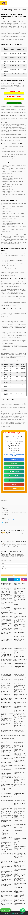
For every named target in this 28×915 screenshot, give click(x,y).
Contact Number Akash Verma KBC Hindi (20, 870)
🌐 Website (14, 488)
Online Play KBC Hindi (5, 830)
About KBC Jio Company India (19, 853)
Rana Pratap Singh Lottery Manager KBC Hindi (19, 896)
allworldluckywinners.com (7, 523)
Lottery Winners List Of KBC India (20, 864)
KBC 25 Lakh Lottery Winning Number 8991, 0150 (19, 754)
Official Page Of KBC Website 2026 (6, 846)
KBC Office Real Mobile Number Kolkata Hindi (7, 899)
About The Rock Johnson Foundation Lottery (6, 633)
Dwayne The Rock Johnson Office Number (20, 660)
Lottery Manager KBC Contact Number (19, 606)
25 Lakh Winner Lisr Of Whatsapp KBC (20, 763)
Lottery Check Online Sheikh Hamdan (19, 809)
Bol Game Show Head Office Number (19, 587)
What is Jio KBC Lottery (5, 594)
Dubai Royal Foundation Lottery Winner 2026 (20, 707)
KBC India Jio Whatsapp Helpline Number (20, 884)
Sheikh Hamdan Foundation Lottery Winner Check (19, 791)
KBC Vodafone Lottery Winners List (20, 609)
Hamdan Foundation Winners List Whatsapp (7, 724)
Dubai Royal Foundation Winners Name (8, 696)
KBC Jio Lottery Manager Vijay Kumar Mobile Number (20, 849)
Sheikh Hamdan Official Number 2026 (8, 798)
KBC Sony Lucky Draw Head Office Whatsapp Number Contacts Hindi (19, 875)
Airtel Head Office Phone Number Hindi (7, 864)
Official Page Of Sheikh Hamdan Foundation (20, 796)
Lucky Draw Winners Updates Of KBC (8, 739)
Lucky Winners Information (6, 652)
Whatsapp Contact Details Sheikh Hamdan (20, 700)
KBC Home (16, 604)
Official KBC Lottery (18, 820)
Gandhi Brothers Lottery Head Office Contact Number (6, 629)
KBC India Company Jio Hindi (6, 849)
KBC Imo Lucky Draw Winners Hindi (19, 747)
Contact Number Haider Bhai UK (20, 687)
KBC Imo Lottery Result (5, 591)
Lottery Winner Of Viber (18, 745)
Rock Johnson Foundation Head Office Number (20, 589)
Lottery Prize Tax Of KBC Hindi (20, 824)
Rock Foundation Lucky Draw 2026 (6, 649)
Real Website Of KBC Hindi (19, 885)
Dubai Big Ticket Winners (19, 683)
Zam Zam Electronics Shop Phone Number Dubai (6, 774)
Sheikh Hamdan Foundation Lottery (19, 657)
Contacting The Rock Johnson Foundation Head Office (6, 640)
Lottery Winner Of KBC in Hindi (7, 758)
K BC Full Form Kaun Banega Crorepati (19, 832)
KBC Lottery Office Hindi (5, 702)
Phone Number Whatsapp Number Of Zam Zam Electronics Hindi (7, 777)
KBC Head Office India (18, 628)
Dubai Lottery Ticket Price (18, 637)
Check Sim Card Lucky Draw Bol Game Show (7, 807)
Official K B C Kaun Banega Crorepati (19, 816)
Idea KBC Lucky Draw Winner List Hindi (7, 862)
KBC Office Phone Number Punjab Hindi (19, 892)
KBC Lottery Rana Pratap (6, 762)
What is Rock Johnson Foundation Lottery (5, 672)
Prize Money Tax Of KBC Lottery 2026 (20, 842)
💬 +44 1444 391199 (14, 480)
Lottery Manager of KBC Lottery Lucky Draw (20, 839)
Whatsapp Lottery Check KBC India (19, 822)
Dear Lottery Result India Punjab (7, 621)
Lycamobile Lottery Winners (19, 765)
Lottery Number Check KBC (6, 600)
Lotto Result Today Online (6, 793)
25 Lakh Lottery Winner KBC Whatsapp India (6, 821)
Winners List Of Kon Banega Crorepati (19, 630)
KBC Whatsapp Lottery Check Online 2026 (19, 818)
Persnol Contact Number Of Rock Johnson (20, 733)
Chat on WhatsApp (6, 516)
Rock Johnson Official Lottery (19, 714)
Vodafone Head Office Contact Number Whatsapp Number (7, 875)
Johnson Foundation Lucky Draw (20, 768)
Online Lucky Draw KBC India (6, 813)
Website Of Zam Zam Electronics (20, 777)
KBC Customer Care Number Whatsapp (19, 625)
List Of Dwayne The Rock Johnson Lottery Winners (19, 731)
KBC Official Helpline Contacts (6, 755)
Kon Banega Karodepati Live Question (19, 844)
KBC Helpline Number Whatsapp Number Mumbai (20, 751)
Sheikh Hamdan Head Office (19, 664)
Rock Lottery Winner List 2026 (7, 763)
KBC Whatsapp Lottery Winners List (7, 610)
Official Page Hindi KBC (18, 830)
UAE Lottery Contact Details (6, 664)
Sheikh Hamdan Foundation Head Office (20, 647)
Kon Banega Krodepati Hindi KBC (20, 825)
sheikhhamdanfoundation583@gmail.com (10, 519)
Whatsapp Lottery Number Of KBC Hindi (7, 851)
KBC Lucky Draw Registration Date (6, 841)
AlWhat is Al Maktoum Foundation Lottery (20, 695)
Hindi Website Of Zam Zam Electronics (19, 776)
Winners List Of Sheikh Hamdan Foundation (19, 690)
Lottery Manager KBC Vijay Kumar (6, 812)
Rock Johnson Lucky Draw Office (7, 768)
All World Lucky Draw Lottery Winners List (19, 620)
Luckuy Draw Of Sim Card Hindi (20, 755)
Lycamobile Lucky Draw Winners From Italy (7, 766)
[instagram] (24, 579)
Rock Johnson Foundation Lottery (19, 653)
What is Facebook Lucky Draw (6, 796)
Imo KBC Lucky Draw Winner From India (6, 753)
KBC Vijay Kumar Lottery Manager (19, 592)
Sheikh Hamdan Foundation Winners (19, 794)
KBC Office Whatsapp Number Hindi (6, 892)
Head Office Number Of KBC (19, 632)
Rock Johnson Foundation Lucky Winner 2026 (7, 731)
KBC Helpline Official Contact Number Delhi (19, 904)
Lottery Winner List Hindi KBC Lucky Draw (6, 838)
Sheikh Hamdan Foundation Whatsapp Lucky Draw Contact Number (7, 636)
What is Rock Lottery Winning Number (6, 728)
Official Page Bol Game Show (19, 800)
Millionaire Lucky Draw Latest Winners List (19, 711)
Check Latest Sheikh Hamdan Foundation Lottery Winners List (7, 617)
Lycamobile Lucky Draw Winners (20, 767)
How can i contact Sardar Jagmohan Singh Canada (19, 675)
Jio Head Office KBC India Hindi (20, 854)
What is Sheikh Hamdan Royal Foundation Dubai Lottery (6, 699)
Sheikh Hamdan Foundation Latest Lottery (6, 707)
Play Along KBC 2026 (5, 847)
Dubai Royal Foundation (5, 694)
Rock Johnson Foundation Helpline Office (6, 751)
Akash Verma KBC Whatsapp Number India (6, 872)
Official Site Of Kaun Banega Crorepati (6, 901)
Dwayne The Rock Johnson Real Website (20, 881)
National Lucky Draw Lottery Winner (6, 710)
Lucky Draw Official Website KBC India (7, 818)
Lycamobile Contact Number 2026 (19, 785)
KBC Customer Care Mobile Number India (6, 843)
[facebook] (11, 579)
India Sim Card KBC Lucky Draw (20, 894)
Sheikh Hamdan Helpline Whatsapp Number (5, 746)
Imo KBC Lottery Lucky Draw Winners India (19, 899)
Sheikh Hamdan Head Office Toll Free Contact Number (7, 721)
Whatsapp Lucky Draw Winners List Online (20, 617)
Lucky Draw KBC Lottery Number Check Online (20, 612)
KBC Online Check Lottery (19, 593)
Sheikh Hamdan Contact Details (20, 663)
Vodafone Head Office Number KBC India (20, 873)
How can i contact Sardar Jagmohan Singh (19, 640)
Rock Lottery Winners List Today (20, 648)
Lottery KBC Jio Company (19, 813)
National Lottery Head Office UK (7, 786)
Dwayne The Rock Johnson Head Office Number (20, 634)
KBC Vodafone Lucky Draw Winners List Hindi (19, 879)
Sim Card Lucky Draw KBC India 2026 (7, 816)
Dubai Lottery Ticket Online (6, 663)
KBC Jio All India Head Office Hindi (6, 882)
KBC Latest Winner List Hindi (19, 735)
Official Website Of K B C (18, 723)
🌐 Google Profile (14, 459)
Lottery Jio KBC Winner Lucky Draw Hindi (19, 862)
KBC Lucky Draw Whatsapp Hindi (7, 735)
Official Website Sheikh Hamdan (20, 698)
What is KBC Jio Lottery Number (7, 737)
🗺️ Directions (14, 463)
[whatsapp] (4, 579)
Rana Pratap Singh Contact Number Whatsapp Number (6, 620)
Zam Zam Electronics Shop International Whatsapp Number (7, 772)
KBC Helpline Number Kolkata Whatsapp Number (6, 885)
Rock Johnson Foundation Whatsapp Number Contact (6, 675)
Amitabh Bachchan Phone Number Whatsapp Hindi (19, 782)
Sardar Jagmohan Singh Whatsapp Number (5, 680)
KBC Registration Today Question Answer (20, 847)
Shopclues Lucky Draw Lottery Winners (7, 782)
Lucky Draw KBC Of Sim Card (6, 828)
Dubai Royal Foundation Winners (7, 794)
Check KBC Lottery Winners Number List (6, 599)
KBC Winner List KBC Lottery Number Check (19, 596)
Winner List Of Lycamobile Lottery (19, 787)
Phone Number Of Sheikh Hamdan (19, 773)
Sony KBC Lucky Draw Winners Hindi (7, 887)
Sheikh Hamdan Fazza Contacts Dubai (7, 692)
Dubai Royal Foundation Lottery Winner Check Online (7, 791)
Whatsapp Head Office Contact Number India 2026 (20, 859)
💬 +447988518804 (14, 471)
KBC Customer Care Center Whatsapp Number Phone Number (6, 625)
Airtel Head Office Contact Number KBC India (19, 866)
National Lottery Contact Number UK (6, 789)
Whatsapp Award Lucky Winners (20, 741)
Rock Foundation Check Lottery (7, 623)
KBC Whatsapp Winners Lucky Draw (6, 742)
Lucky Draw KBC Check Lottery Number (7, 603)
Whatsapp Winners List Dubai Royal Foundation (19, 719)
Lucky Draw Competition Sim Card (6, 760)
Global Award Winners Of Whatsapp (6, 834)
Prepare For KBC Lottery (18, 615)
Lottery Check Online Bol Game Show (19, 804)
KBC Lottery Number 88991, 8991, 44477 (7, 748)
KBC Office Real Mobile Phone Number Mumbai (19, 901)
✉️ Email (14, 484)
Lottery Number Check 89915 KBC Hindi (6, 809)
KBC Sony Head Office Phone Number (6, 877)
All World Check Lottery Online (19, 626)
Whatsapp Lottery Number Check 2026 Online (7, 714)
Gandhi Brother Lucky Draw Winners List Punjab (6, 605)
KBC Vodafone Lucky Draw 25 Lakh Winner (6, 880)
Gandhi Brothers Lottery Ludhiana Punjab (5, 688)
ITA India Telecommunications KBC (19, 600)
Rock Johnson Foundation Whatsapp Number (19, 643)
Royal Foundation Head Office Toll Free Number (7, 716)
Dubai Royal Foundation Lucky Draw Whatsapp (6, 719)
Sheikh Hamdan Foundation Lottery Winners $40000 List (19, 672)
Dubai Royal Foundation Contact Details (7, 668)
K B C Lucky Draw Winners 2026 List (19, 726)
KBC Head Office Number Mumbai (7, 615)
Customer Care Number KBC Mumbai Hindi (6, 826)
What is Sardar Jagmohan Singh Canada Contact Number (20, 678)
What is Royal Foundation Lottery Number (20, 717)
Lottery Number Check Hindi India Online (6, 904)
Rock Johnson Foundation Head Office (19, 651)
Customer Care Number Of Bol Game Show (7, 596)
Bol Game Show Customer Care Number (7, 587)
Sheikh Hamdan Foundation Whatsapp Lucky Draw (6, 584)
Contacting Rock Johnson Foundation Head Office (7, 655)
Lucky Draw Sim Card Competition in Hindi (18, 889)
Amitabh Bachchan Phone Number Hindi (19, 738)
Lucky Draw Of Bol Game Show (20, 802)
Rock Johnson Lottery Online (6, 769)
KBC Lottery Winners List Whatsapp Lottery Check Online (7, 589)
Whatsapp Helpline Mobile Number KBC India (18, 857)
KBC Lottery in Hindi (18, 661)
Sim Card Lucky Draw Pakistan (7, 800)
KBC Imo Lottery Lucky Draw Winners (19, 584)
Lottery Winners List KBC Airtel (20, 868)
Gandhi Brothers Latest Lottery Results (20, 622)
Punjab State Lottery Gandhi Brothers (19, 686)
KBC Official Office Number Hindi (20, 749)
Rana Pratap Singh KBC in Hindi (20, 757)
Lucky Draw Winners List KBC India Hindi (6, 867)
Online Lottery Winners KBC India (7, 853)
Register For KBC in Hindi (5, 756)
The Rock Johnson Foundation (6, 659)
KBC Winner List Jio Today (19, 709)
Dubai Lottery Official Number (6, 683)
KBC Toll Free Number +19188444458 (5, 733)
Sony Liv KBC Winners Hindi (19, 887)
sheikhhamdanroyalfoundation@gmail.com (14, 454)
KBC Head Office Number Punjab (7, 592)
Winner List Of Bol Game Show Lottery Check (19, 807)
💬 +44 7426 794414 (14, 475)
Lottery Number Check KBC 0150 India (7, 855)
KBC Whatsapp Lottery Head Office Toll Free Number (7, 704)
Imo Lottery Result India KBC (6, 894)
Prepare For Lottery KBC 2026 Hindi (6, 823)
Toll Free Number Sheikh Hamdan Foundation (20, 692)
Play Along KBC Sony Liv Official (20, 597)
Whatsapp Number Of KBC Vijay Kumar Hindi (20, 836)
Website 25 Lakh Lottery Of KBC (20, 758)
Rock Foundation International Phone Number (19, 770)
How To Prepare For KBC (18, 613)
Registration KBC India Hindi (6, 831)
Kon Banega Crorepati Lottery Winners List (19, 602)
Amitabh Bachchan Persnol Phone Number (19, 743)
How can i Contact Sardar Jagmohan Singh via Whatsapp (20, 680)
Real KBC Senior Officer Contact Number (7, 859)
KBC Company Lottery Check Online (19, 812)
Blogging (12, 913)
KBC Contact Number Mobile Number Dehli (6, 896)
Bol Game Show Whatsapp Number (6, 686)
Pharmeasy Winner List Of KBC (7, 836)
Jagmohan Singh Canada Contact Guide (6, 678)
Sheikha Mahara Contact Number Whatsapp (7, 785)
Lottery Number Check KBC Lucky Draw (6, 608)
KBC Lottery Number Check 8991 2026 (20, 703)
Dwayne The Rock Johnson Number (19, 728)
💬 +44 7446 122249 (14, 467)
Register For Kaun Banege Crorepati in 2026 (19, 761)
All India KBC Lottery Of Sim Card (20, 828)
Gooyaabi (21, 913)
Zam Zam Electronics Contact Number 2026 (19, 780)
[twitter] (17, 579)
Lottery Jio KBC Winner (18, 827)
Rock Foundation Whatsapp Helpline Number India (6, 870)
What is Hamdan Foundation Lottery (19, 722)
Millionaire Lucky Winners (19, 713)
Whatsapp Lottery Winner (19, 636)
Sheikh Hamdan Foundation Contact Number (19, 667)
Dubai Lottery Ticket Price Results (6, 647)
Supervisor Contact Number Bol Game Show (7, 803)
